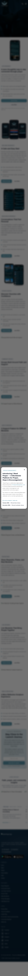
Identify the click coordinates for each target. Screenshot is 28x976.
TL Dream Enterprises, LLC (18, 484)
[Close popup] (24, 469)
